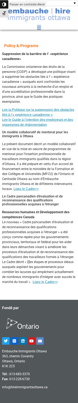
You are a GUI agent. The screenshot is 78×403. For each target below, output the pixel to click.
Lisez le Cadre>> (26, 189)
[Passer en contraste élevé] (4, 4)
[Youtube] (31, 341)
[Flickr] (14, 341)
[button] (39, 27)
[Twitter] (6, 341)
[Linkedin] (23, 341)
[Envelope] (40, 341)
